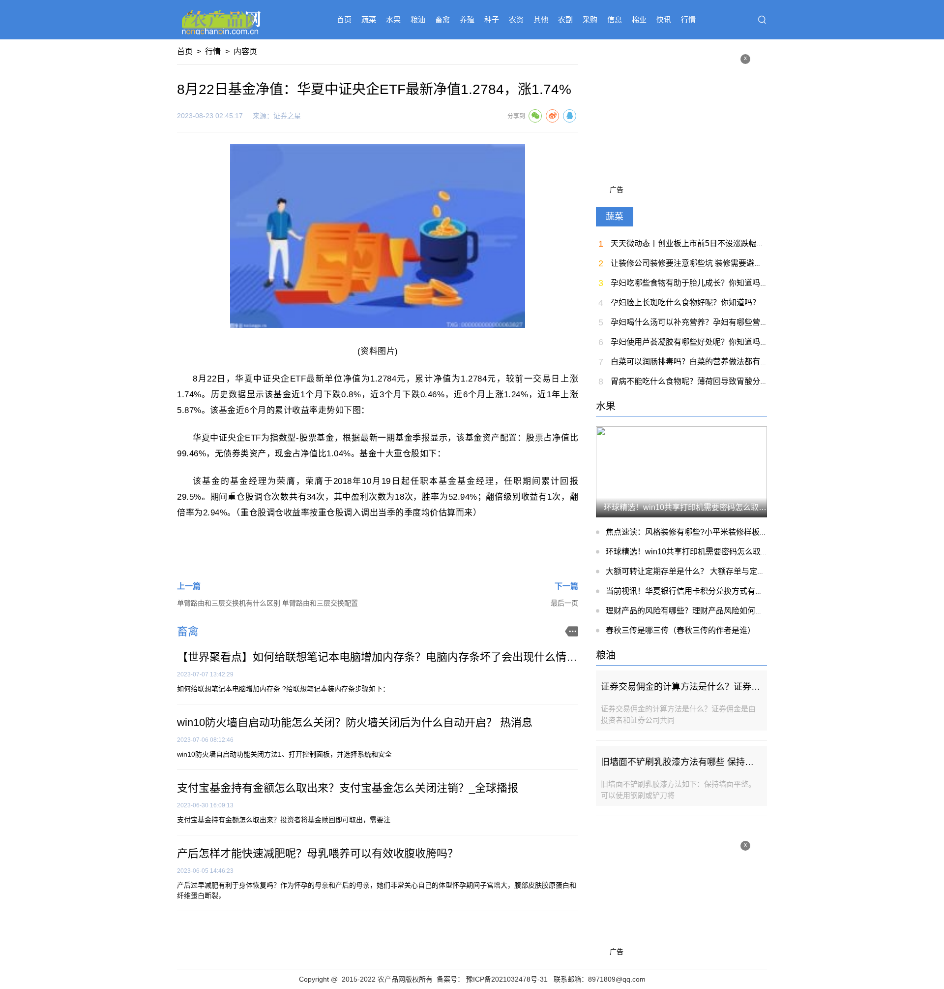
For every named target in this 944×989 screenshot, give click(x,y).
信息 (614, 19)
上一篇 (189, 586)
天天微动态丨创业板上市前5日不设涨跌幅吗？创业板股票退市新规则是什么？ (747, 243)
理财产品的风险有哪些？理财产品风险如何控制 (688, 610)
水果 (393, 19)
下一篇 (566, 586)
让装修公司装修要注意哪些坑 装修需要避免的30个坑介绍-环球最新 (727, 263)
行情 (688, 19)
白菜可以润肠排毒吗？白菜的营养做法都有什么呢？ (701, 361)
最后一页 (564, 603)
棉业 (639, 19)
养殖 (467, 19)
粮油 (418, 19)
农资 (516, 19)
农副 (565, 19)
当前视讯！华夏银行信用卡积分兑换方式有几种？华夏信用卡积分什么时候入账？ (747, 591)
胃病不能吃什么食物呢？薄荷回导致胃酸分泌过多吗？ (705, 381)
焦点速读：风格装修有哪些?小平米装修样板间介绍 (694, 532)
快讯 (663, 19)
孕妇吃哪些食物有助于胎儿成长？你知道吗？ (689, 283)
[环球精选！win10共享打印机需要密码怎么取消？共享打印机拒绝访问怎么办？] (681, 471)
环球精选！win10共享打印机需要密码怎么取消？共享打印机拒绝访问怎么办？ (742, 551)
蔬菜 (368, 19)
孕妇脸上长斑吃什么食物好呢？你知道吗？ (685, 302)
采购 (590, 19)
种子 (491, 19)
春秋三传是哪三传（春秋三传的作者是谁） (680, 630)
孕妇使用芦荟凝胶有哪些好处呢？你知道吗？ (689, 342)
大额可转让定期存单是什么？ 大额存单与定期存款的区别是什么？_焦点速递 (739, 571)
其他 (540, 19)
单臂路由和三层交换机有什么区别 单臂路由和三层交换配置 (267, 603)
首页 (344, 19)
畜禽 (442, 19)
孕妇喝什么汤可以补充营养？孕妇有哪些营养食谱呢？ (705, 322)
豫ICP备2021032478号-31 (507, 979)
